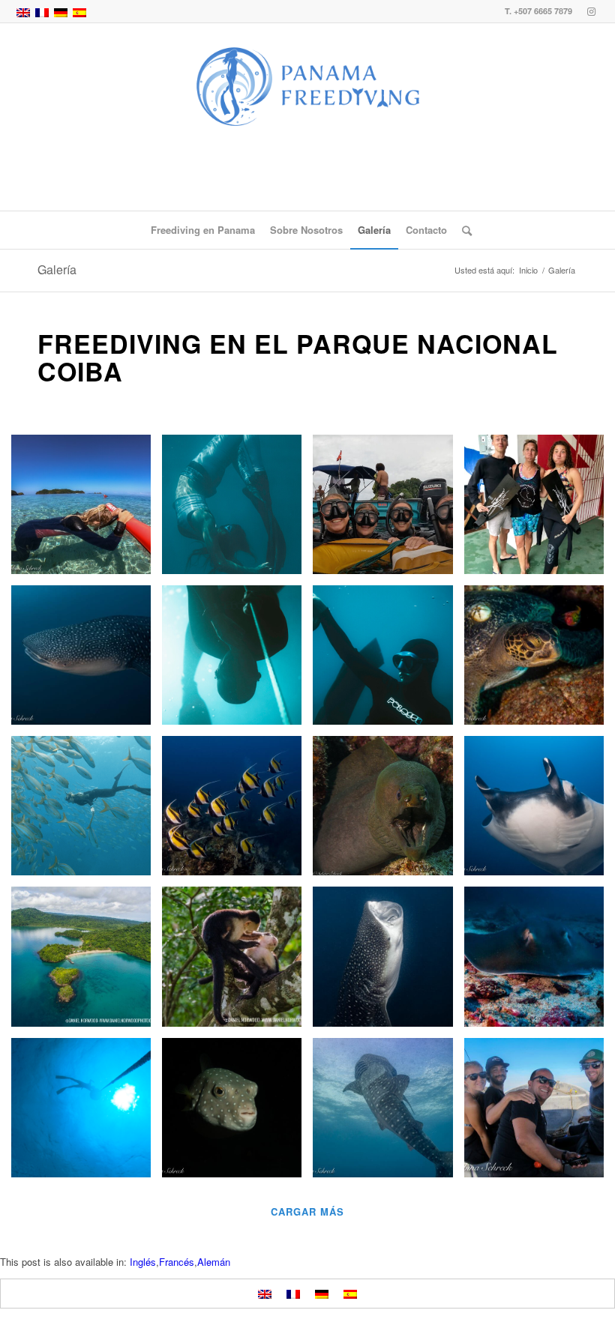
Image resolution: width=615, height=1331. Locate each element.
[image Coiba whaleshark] (86, 660)
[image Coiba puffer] (237, 1113)
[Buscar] (463, 230)
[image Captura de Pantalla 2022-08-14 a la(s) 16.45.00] (86, 1113)
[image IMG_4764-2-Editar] (388, 962)
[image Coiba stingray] (539, 962)
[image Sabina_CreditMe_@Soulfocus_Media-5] (237, 510)
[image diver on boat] (539, 1113)
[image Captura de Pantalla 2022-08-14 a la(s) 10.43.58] (86, 811)
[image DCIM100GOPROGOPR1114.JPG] (86, 510)
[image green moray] (388, 811)
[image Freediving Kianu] (539, 510)
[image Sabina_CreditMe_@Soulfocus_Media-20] (388, 660)
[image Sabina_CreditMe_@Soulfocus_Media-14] (237, 660)
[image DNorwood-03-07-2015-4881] (237, 962)
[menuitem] (202, 230)
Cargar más (307, 1211)
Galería (57, 269)
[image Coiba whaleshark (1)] (388, 1113)
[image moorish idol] (237, 811)
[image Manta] (539, 811)
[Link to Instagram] (591, 11)
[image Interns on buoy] (388, 510)
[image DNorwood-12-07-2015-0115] (86, 962)
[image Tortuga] (539, 660)
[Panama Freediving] (307, 117)
